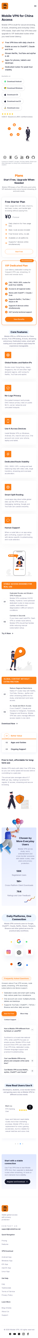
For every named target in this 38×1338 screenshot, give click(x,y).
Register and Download (16, 1182)
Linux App (6, 1271)
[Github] (33, 158)
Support (5, 1315)
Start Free (19, 252)
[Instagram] (23, 1334)
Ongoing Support (18, 749)
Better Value (16, 736)
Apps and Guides (18, 742)
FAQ (3, 1284)
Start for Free (9, 1014)
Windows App (7, 1261)
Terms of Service (8, 1291)
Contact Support (10, 1020)
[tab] (19, 736)
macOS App (6, 1268)
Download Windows (14, 88)
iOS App (5, 1264)
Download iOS (12, 95)
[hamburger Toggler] (35, 6)
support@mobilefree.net (11, 1229)
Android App (6, 1257)
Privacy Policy (7, 1295)
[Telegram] (10, 1334)
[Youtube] (22, 158)
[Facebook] (27, 158)
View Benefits (19, 319)
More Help (24, 1014)
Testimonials (6, 1288)
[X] (19, 1334)
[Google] (16, 158)
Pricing (4, 1241)
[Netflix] (10, 158)
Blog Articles (6, 1308)
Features (5, 1244)
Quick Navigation (8, 1235)
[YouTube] (14, 1334)
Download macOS (14, 101)
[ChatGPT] (4, 158)
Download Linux (13, 108)
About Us (5, 1311)
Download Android (14, 81)
